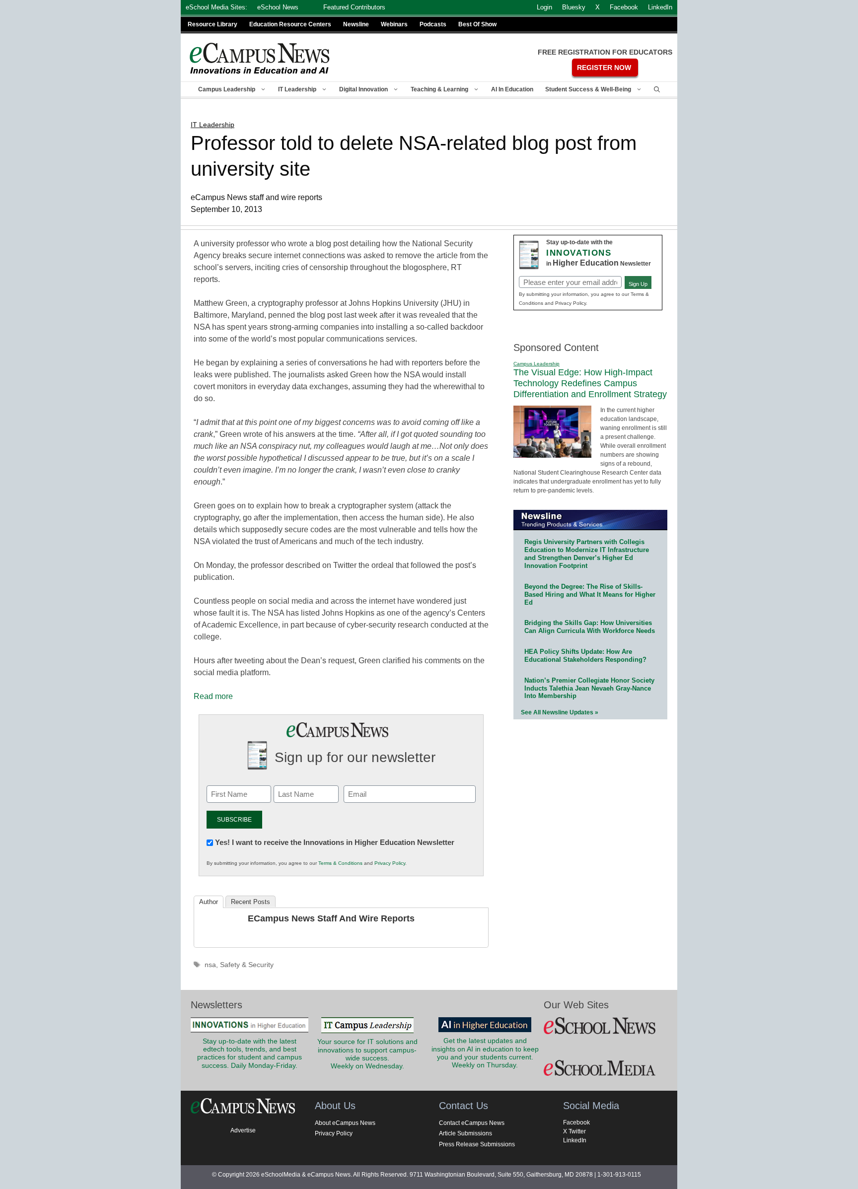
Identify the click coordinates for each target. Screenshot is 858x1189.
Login (544, 7)
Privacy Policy (389, 863)
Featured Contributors (354, 7)
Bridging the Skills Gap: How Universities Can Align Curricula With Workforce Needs (589, 626)
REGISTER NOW (604, 67)
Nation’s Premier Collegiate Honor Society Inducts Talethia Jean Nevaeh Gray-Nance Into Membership (589, 688)
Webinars (394, 24)
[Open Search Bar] (657, 89)
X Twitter (574, 1131)
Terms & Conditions (340, 863)
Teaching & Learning (439, 89)
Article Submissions (465, 1133)
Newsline (356, 24)
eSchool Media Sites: (216, 7)
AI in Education (512, 89)
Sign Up (638, 284)
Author (208, 902)
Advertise (243, 1130)
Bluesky (573, 7)
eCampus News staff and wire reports (331, 918)
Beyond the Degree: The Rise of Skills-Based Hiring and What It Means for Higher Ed (589, 594)
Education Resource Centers (290, 24)
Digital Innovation (363, 89)
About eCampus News (345, 1122)
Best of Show (477, 24)
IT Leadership (297, 89)
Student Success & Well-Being (588, 89)
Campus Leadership (226, 89)
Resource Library (212, 24)
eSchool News (277, 7)
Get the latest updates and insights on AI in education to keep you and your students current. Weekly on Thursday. (485, 1053)
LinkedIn (574, 1140)
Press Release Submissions (477, 1144)
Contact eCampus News (471, 1122)
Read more (213, 696)
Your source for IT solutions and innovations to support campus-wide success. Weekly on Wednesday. (367, 1054)
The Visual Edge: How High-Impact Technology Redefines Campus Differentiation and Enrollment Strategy (590, 383)
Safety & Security (247, 965)
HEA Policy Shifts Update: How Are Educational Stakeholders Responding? (585, 655)
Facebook (576, 1122)
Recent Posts (250, 902)
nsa (210, 965)
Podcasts (433, 24)
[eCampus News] (260, 58)
